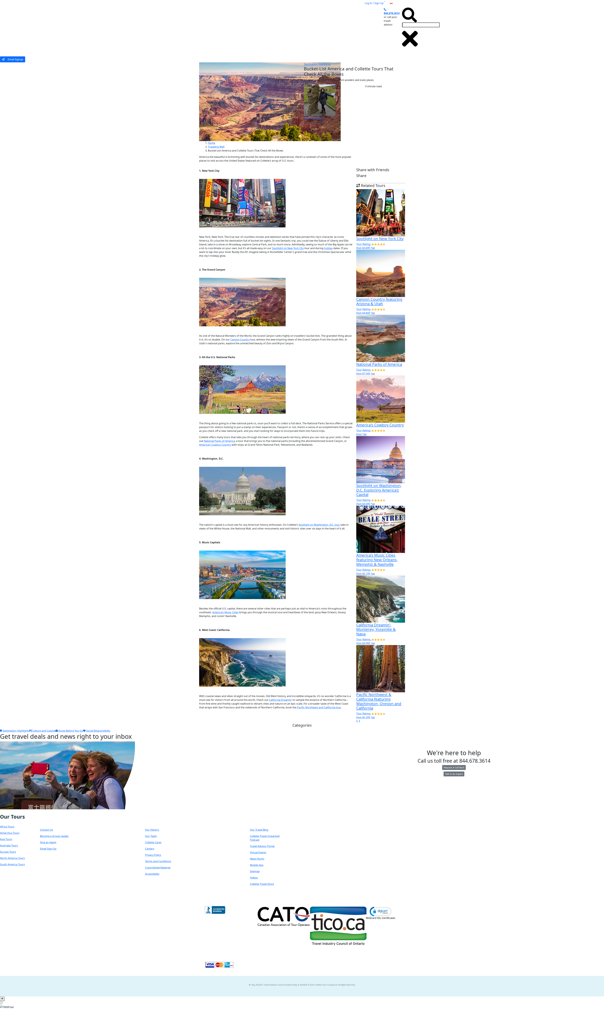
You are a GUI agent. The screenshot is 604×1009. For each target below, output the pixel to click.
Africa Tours (7, 826)
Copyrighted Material (157, 867)
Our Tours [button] (248, 29)
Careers (149, 848)
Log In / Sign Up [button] (374, 3)
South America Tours (12, 864)
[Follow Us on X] (9, 811)
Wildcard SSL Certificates (380, 918)
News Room (257, 858)
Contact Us (46, 830)
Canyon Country (240, 339)
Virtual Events (258, 852)
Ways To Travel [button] (271, 29)
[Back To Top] (2, 998)
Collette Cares (153, 842)
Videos (254, 877)
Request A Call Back (454, 767)
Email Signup (15, 59)
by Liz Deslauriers (313, 118)
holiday (328, 248)
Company (156, 819)
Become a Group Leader (54, 836)
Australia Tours (9, 845)
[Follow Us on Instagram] (6, 811)
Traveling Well (216, 147)
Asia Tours (6, 839)
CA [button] (394, 3)
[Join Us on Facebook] (3, 811)
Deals (316, 29)
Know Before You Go (70, 730)
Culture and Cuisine (43, 730)
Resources (262, 819)
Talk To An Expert (454, 773)
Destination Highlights (317, 64)
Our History (152, 830)
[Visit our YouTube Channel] (19, 811)
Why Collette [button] (296, 29)
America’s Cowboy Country (215, 444)
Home (211, 143)
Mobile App (256, 865)
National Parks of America (219, 441)
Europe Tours (8, 852)
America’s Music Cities (225, 612)
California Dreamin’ (280, 700)
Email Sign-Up (48, 848)
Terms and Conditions (158, 861)
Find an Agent (48, 842)
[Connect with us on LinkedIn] (13, 811)
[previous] (357, 721)
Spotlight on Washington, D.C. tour (319, 524)
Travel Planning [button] (352, 29)
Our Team (151, 836)
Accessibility (152, 874)
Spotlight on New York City (288, 248)
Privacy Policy (153, 855)
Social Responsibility (98, 730)
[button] (381, 911)
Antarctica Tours (10, 833)
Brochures (331, 29)
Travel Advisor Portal (262, 846)
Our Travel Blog (259, 830)
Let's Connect (56, 819)
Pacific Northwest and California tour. (319, 707)
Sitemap (255, 871)
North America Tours (12, 858)
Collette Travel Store (262, 884)
